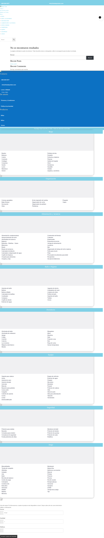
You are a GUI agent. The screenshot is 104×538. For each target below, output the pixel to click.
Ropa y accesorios (6, 18)
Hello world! (13, 64)
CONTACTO (89, 15)
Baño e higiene (5, 25)
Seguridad (4, 31)
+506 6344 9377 (5, 3)
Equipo (3, 29)
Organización (5, 20)
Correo (2, 509)
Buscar (12, 55)
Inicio (2, 16)
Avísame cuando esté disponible (8, 536)
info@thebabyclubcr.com (56, 3)
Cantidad (2, 518)
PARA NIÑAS (90, 6)
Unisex (3, 125)
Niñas (2, 115)
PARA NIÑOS (90, 8)
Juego (3, 33)
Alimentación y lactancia (8, 23)
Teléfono (2, 527)
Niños (2, 120)
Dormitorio (4, 27)
